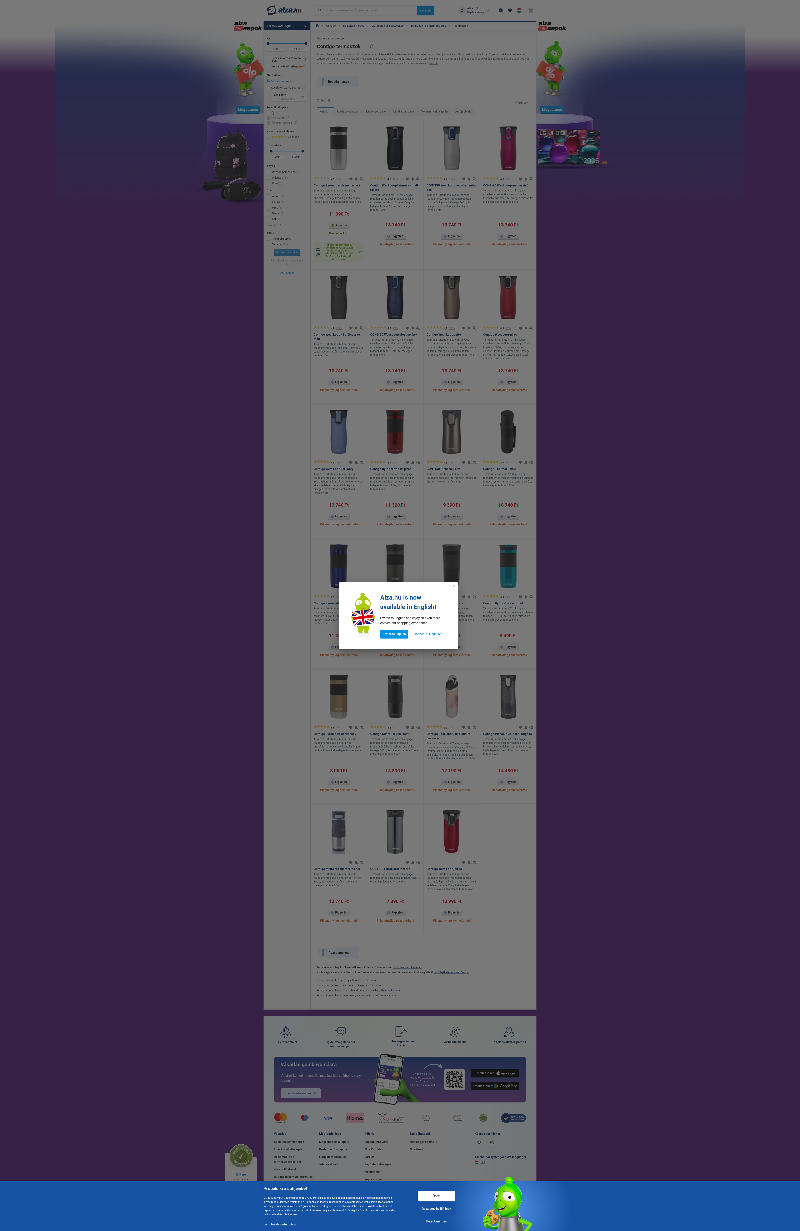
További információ (283, 1224)
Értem (436, 1196)
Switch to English (394, 634)
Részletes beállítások (436, 1208)
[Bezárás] (454, 586)
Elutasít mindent (437, 1221)
